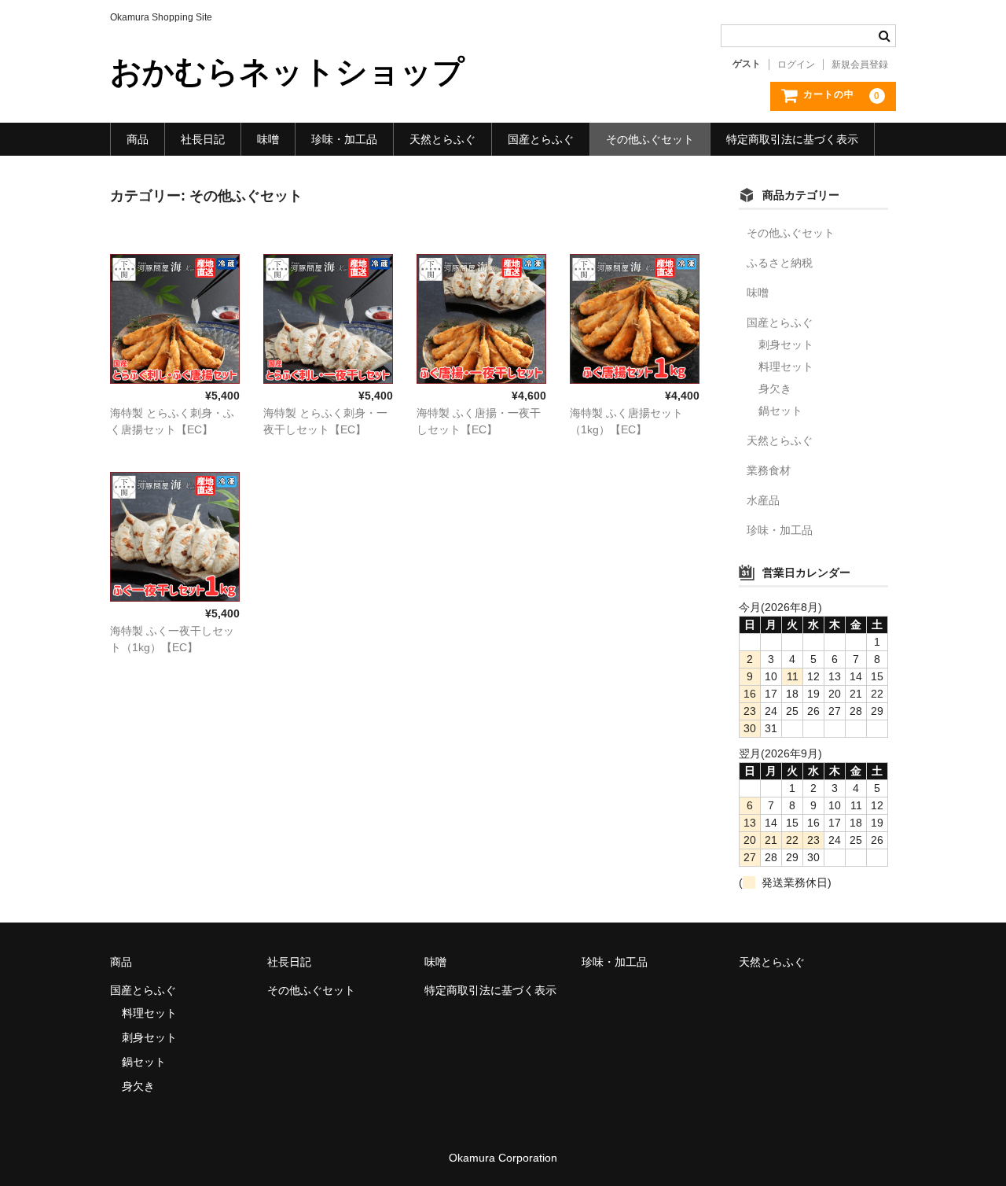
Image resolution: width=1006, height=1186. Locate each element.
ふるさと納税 (780, 262)
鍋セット (780, 410)
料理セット (785, 366)
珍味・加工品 (344, 139)
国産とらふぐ (541, 139)
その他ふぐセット (650, 139)
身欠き (774, 388)
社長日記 (203, 139)
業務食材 (769, 470)
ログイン (796, 64)
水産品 (763, 500)
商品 (138, 139)
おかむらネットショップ (287, 71)
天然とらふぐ (442, 139)
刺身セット (785, 344)
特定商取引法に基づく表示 (792, 139)
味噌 (268, 139)
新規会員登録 (860, 64)
